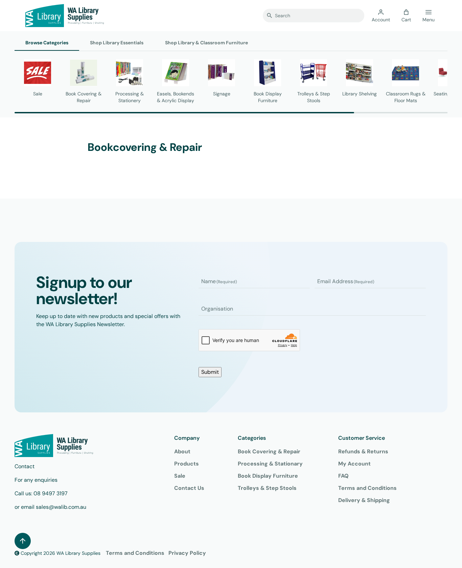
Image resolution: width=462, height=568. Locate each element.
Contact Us (189, 488)
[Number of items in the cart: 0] (406, 12)
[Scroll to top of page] (23, 541)
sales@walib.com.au (61, 506)
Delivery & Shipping (364, 500)
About (182, 451)
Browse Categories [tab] (46, 43)
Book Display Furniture (268, 475)
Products (186, 463)
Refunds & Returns (363, 451)
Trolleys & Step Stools (267, 488)
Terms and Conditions (367, 488)
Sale (179, 475)
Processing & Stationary (270, 463)
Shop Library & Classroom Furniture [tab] (206, 43)
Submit (210, 372)
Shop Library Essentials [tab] (116, 43)
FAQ (343, 475)
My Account (354, 463)
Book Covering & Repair (269, 451)
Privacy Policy (187, 552)
